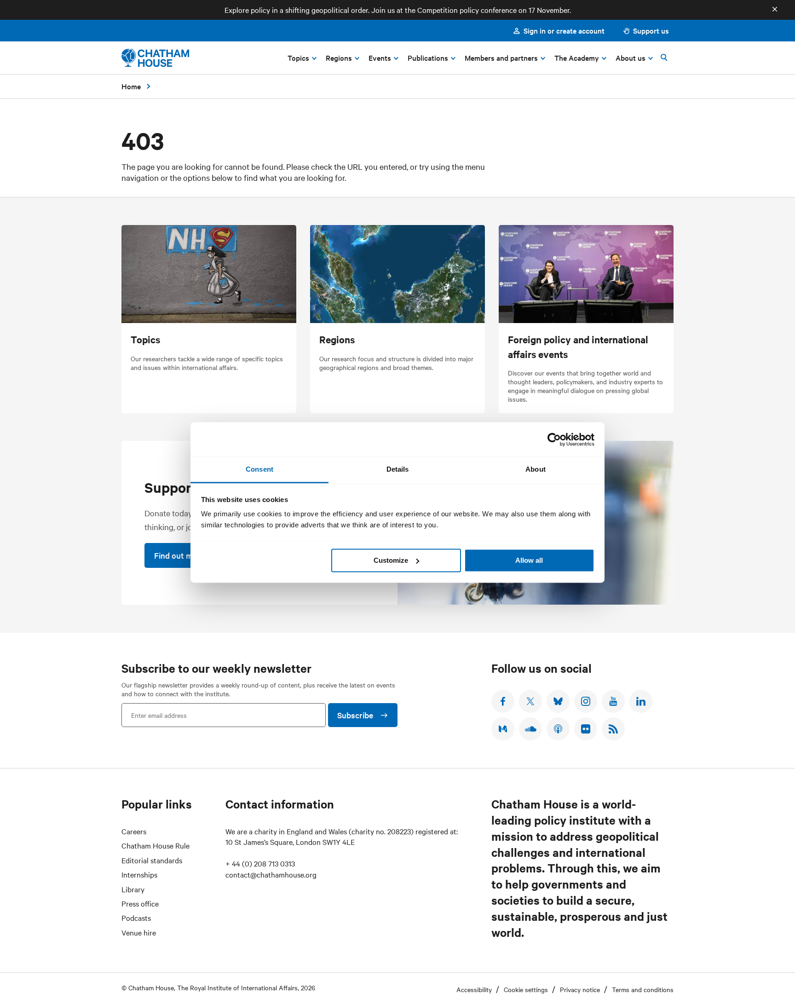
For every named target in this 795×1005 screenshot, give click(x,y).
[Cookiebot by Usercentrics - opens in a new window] (554, 439)
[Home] (155, 57)
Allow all (529, 560)
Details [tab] (397, 469)
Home (131, 86)
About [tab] (535, 469)
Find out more (179, 555)
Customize (391, 560)
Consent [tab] (259, 469)
